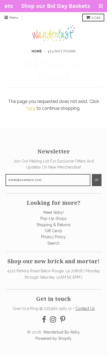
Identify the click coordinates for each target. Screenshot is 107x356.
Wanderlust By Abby (61, 332)
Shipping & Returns (53, 225)
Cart (95, 17)
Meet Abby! (53, 212)
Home (37, 51)
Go (97, 180)
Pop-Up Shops (53, 218)
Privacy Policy (53, 237)
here (31, 108)
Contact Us (85, 308)
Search (53, 243)
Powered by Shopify (53, 338)
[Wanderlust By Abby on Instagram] (53, 320)
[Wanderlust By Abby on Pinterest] (62, 320)
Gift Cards (53, 231)
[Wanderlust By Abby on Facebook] (44, 320)
